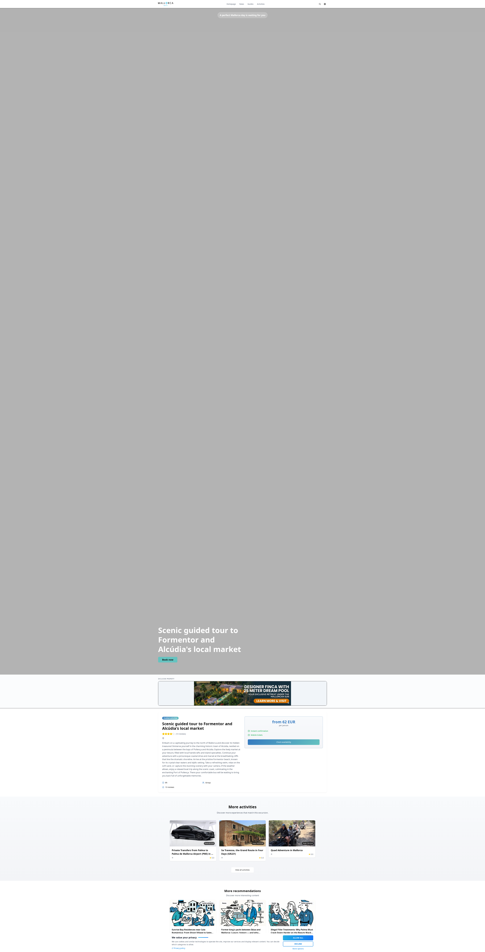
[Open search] (320, 4)
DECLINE (298, 944)
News (241, 4)
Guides (250, 4)
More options (298, 948)
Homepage (231, 4)
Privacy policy (179, 948)
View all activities (242, 870)
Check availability (283, 742)
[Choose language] (325, 4)
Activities (261, 4)
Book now (167, 659)
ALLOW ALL (298, 938)
